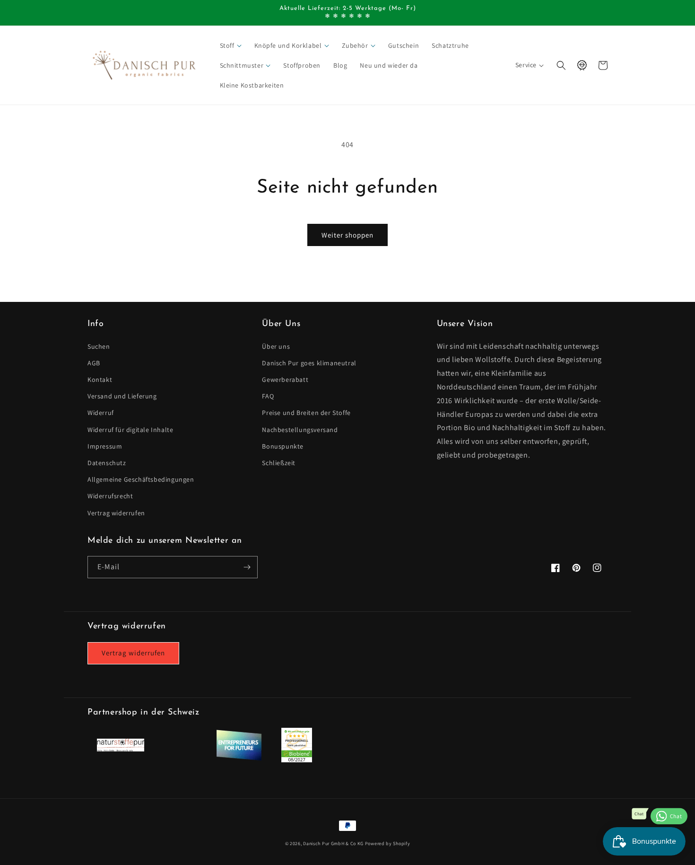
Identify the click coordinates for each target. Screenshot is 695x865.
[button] (231, 45)
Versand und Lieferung (122, 396)
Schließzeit (278, 463)
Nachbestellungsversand (300, 429)
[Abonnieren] (246, 567)
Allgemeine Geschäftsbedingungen (140, 479)
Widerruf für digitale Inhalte (130, 429)
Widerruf (100, 412)
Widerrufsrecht (110, 496)
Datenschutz (106, 463)
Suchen (98, 346)
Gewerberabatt (285, 379)
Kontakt (99, 379)
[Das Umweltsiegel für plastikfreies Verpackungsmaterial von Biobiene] (296, 760)
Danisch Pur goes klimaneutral (309, 363)
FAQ (268, 396)
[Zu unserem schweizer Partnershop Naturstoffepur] (120, 749)
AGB (93, 363)
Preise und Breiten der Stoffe (306, 412)
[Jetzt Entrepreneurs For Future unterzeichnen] (238, 759)
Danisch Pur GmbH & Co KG (333, 843)
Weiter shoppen (347, 234)
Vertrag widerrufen (116, 513)
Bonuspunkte (283, 446)
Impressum (104, 446)
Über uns (276, 346)
